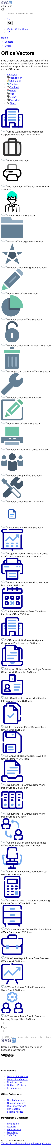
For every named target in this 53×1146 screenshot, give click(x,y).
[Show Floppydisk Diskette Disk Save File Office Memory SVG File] (12, 752)
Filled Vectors (14, 1082)
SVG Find (12, 1135)
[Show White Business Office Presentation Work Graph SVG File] (12, 983)
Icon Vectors (14, 1088)
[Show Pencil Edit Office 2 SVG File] (12, 419)
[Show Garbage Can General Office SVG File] (12, 367)
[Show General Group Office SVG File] (12, 471)
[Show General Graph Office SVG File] (12, 315)
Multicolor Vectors (17, 1079)
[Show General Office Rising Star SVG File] (12, 263)
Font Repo (12, 1132)
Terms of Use (8, 1143)
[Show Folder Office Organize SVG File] (12, 237)
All (12, 74)
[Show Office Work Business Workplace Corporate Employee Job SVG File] (12, 128)
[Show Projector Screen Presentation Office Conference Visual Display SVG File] (12, 549)
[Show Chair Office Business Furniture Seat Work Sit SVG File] (12, 867)
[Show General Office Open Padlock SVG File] (12, 341)
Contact (46, 1143)
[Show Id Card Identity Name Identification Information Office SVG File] (12, 694)
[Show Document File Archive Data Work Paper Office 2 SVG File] (12, 781)
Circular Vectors (16, 1103)
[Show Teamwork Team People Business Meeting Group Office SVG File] (12, 1012)
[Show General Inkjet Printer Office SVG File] (12, 445)
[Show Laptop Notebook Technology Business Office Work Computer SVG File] (12, 665)
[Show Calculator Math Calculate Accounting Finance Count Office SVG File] (12, 896)
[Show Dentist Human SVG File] (12, 211)
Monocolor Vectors (17, 1076)
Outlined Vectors (16, 1085)
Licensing (37, 1143)
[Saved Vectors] (8, 19)
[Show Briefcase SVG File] (12, 156)
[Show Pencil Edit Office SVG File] (12, 289)
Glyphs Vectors (15, 1100)
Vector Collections (17, 29)
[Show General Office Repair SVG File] (12, 393)
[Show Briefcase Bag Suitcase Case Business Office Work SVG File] (12, 954)
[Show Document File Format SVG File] (12, 523)
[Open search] (10, 23)
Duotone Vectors (16, 1105)
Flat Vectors (13, 1108)
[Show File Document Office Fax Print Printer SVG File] (12, 182)
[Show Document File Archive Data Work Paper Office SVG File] (12, 810)
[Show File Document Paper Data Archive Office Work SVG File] (12, 723)
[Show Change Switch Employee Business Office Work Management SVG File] (12, 839)
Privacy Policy (24, 1143)
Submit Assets (15, 1111)
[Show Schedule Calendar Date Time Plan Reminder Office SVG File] (12, 607)
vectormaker (14, 1129)
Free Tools (13, 1123)
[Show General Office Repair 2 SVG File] (12, 497)
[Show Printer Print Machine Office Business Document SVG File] (12, 578)
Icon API (11, 1126)
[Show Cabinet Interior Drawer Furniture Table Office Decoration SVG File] (12, 925)
